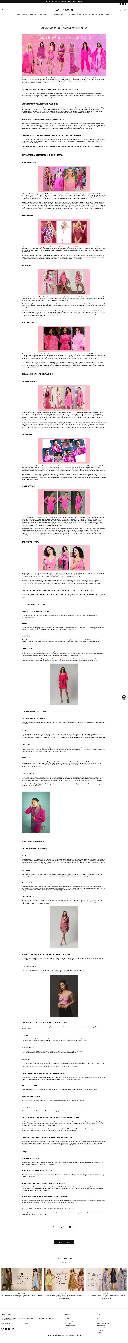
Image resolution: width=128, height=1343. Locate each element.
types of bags (42, 1063)
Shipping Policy (101, 1325)
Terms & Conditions (102, 1328)
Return (91, 15)
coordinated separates (41, 522)
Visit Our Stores (102, 15)
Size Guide (99, 1321)
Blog (85, 15)
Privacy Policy (100, 1332)
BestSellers (76, 15)
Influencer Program (70, 1321)
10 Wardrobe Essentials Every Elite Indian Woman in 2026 (22, 1295)
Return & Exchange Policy (104, 1323)
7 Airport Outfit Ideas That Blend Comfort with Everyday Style (106, 1296)
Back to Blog (65, 1242)
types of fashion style (96, 208)
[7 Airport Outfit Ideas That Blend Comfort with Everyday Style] (106, 1279)
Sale (68, 15)
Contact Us (100, 1330)
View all (64, 1262)
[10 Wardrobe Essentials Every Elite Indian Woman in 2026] (21, 1279)
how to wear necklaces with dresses (33, 653)
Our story (67, 1318)
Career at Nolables (70, 1325)
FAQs (98, 1318)
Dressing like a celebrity (37, 141)
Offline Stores (68, 1323)
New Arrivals (22, 15)
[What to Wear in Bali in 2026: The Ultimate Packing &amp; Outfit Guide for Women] (64, 1279)
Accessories (58, 15)
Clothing (33, 15)
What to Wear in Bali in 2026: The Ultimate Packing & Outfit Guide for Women (64, 1296)
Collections (45, 15)
